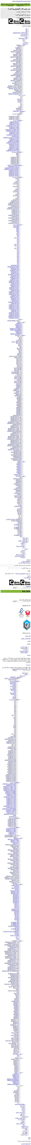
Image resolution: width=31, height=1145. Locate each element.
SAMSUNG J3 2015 (14, 132)
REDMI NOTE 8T (17, 456)
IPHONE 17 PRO (17, 79)
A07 (18, 236)
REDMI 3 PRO (18, 395)
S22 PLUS (13, 690)
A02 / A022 (16, 226)
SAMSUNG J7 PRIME (13, 149)
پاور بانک (23, 551)
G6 (21, 98)
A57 (27, 30)
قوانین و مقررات (24, 651)
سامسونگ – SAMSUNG (19, 111)
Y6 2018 (20, 523)
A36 (18, 254)
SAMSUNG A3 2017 (14, 282)
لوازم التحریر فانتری (25, 638)
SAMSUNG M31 (15, 164)
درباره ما (28, 665)
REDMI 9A (19, 407)
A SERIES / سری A (14, 699)
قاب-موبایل (25, 538)
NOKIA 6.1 (19, 472)
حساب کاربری (24, 646)
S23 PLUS (16, 190)
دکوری (26, 37)
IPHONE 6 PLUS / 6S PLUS (15, 86)
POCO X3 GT (18, 376)
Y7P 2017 (19, 530)
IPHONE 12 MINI (17, 54)
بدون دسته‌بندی (24, 35)
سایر (23, 547)
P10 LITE (19, 509)
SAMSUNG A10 (15, 269)
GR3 (21, 477)
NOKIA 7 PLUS (18, 474)
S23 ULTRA (16, 191)
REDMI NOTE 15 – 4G (16, 448)
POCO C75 (19, 362)
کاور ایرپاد (25, 539)
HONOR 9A (19, 490)
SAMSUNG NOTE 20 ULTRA (11, 169)
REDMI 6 (19, 399)
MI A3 (20, 352)
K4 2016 (20, 100)
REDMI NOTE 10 (17, 415)
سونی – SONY (21, 322)
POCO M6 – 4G (18, 370)
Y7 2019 (20, 526)
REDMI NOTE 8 (18, 453)
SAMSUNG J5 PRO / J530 (12, 142)
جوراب (23, 544)
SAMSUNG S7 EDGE (13, 218)
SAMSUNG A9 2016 (11, 778)
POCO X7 (16, 1034)
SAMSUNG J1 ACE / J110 (12, 125)
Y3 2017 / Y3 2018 (14, 935)
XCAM (20, 107)
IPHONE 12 (19, 53)
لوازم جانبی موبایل (20, 554)
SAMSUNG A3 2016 (14, 281)
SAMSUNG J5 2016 (14, 140)
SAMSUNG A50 (15, 295)
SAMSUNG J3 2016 (14, 133)
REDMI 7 (19, 401)
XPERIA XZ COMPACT (16, 328)
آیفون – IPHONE (21, 45)
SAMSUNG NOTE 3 (14, 170)
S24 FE (17, 194)
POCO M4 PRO (18, 369)
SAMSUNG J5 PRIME (13, 141)
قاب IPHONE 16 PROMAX (15, 93)
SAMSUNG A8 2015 (14, 312)
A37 (27, 29)
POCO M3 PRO (18, 368)
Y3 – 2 (20, 515)
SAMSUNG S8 (15, 219)
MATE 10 (19, 494)
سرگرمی (25, 42)
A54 (18, 258)
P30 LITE (19, 511)
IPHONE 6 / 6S (18, 84)
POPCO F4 (19, 383)
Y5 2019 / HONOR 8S (16, 520)
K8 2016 (17, 1097)
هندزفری (22, 557)
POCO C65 (19, 360)
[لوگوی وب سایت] (24, 23)
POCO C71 (19, 361)
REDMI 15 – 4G (18, 393)
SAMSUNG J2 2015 (14, 128)
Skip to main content (25, 1)
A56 (18, 261)
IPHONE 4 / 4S (18, 82)
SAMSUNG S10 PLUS (13, 204)
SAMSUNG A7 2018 (14, 308)
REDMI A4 (19, 412)
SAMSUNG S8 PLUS (13, 220)
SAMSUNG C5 (12, 834)
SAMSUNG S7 (15, 216)
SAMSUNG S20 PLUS (13, 207)
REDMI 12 (19, 386)
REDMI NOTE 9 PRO (16, 458)
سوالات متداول (24, 652)
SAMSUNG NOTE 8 (14, 174)
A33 (18, 251)
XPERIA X (19, 323)
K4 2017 (20, 101)
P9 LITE (20, 514)
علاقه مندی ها (24, 648)
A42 (18, 256)
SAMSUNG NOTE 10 (13, 166)
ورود (29, 570)
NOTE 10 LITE (18, 357)
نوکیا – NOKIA (21, 461)
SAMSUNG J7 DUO (14, 148)
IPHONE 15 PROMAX (16, 70)
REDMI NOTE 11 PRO (16, 420)
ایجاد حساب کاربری (23, 562)
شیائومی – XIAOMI (20, 335)
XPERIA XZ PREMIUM (16, 330)
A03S (17, 228)
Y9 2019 (20, 533)
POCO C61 (19, 359)
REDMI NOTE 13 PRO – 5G (15, 437)
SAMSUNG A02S (14, 268)
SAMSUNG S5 (15, 212)
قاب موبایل (25, 43)
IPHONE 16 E (18, 72)
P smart (20, 505)
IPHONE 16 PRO (17, 74)
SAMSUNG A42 (12, 740)
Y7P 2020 (19, 531)
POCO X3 (19, 374)
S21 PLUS (16, 182)
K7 (21, 103)
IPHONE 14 (19, 62)
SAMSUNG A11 (15, 272)
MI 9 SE (20, 349)
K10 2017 (19, 99)
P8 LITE (20, 512)
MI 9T (20, 351)
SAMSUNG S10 (15, 200)
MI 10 (20, 337)
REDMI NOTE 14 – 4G (16, 440)
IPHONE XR (19, 91)
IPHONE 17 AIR (18, 78)
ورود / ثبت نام (24, 1134)
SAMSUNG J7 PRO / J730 (12, 150)
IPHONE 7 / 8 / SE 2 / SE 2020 (14, 87)
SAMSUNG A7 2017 (14, 307)
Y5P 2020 (19, 522)
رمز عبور (26, 568)
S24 (18, 193)
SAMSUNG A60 (15, 303)
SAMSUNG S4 (15, 211)
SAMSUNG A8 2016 (14, 314)
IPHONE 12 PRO (17, 55)
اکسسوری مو (24, 34)
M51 (18, 156)
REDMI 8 (19, 403)
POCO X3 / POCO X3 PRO (12, 1040)
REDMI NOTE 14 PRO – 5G (15, 444)
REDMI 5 (19, 397)
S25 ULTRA (16, 199)
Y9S (21, 536)
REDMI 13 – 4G (18, 389)
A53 (18, 257)
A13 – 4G (16, 237)
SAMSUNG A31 (15, 286)
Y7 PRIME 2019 (18, 528)
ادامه (29, 576)
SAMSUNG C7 (12, 832)
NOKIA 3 (19, 465)
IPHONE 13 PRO (17, 59)
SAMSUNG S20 (15, 206)
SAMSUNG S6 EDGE (13, 215)
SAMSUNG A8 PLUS (13, 316)
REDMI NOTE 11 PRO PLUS (14, 423)
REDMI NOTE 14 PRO (16, 443)
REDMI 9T (19, 410)
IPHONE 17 (19, 76)
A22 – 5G (16, 245)
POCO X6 (19, 380)
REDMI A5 (19, 414)
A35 (18, 253)
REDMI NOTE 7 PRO (16, 452)
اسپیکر (23, 550)
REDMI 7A (19, 402)
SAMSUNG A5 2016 (14, 293)
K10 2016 (16, 1094)
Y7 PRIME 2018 (18, 527)
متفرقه (20, 319)
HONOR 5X (19, 480)
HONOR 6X (19, 481)
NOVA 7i (19, 503)
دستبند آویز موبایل (20, 546)
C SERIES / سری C (17, 113)
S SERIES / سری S (17, 177)
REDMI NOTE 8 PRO (16, 454)
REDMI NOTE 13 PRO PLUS (14, 439)
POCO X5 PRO (18, 378)
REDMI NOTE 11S (17, 424)
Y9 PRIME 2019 (18, 535)
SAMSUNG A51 (15, 298)
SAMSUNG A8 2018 (14, 315)
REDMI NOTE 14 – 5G (16, 441)
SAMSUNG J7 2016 (14, 146)
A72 (18, 262)
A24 (21, 112)
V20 (21, 105)
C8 (18, 115)
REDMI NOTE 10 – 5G (16, 416)
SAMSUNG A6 (15, 300)
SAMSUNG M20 (15, 160)
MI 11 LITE (19, 340)
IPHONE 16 (19, 71)
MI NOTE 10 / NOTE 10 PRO (12, 984)
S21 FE (17, 181)
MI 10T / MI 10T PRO (13, 990)
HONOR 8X (19, 487)
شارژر (23, 553)
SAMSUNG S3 (15, 210)
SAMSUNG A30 (15, 283)
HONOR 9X (19, 491)
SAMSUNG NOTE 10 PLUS (12, 168)
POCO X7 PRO (18, 382)
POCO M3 (19, 366)
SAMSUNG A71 (15, 311)
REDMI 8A (19, 405)
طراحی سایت (24, 668)
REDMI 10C (19, 385)
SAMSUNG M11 (15, 158)
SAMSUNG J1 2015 (14, 123)
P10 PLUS (19, 510)
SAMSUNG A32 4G (14, 287)
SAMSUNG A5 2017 (14, 294)
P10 (21, 507)
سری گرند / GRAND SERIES (12, 835)
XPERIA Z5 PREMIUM (16, 333)
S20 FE (17, 178)
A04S (17, 231)
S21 (18, 179)
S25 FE (17, 198)
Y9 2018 (20, 532)
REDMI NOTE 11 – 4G (16, 419)
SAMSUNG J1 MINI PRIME (9, 808)
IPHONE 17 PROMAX (16, 80)
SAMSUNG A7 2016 (14, 306)
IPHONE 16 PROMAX (16, 75)
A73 (18, 264)
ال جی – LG (22, 95)
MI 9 (21, 347)
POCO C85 (19, 364)
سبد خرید (25, 649)
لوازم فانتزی (25, 542)
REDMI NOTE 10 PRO (16, 418)
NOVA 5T (19, 502)
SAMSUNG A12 (15, 273)
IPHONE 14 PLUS (17, 63)
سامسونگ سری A (17, 224)
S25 (18, 197)
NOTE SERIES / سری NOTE (15, 165)
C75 (24, 41)
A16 (18, 241)
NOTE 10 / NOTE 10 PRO (15, 356)
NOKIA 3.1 (19, 466)
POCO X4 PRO (18, 377)
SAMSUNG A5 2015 (14, 291)
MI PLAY (19, 355)
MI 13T (20, 345)
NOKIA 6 (19, 470)
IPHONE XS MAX (17, 92)
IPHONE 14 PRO (17, 65)
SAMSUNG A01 (15, 265)
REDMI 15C (19, 394)
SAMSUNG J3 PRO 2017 (13, 135)
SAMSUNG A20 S (14, 277)
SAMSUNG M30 (15, 162)
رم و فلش (22, 1115)
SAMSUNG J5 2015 (14, 138)
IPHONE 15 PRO (17, 68)
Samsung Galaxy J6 (14, 121)
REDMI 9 (19, 406)
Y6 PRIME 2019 (18, 524)
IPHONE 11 (19, 49)
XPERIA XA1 (18, 324)
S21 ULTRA (16, 183)
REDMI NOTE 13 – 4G (16, 433)
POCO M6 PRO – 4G (17, 372)
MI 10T (20, 339)
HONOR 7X (19, 482)
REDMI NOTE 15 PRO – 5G (15, 449)
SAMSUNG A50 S (14, 297)
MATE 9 (20, 498)
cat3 (27, 31)
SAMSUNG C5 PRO (14, 116)
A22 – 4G (16, 244)
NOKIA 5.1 (19, 469)
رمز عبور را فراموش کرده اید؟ (23, 573)
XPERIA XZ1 (18, 331)
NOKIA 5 (19, 468)
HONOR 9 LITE (18, 489)
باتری (23, 1111)
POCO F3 (19, 365)
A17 (18, 243)
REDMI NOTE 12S (17, 432)
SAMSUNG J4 (15, 136)
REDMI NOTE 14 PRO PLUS (20, 32)
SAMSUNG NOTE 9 (14, 175)
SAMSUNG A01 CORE (13, 266)
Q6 (21, 104)
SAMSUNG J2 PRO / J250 (12, 131)
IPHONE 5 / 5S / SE (17, 83)
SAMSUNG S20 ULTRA (13, 208)
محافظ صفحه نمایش (20, 556)
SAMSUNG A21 (15, 278)
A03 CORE (16, 227)
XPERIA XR (19, 326)
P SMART (16, 911)
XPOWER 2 (19, 108)
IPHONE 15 (19, 67)
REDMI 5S (19, 398)
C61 (24, 39)
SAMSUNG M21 (15, 161)
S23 (18, 187)
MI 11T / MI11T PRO (17, 341)
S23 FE (17, 189)
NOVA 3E (19, 499)
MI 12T (20, 344)
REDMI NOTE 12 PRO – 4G (15, 428)
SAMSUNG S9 (15, 222)
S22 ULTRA (16, 186)
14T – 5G (19, 336)
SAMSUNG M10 (15, 157)
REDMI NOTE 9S (17, 460)
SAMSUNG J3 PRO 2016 (10, 797)
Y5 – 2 (20, 516)
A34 (18, 252)
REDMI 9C (19, 408)
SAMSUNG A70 (15, 310)
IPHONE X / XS (18, 89)
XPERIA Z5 (19, 332)
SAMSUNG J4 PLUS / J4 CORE (11, 137)
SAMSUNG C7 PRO (14, 117)
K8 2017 (17, 1098)
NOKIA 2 (19, 462)
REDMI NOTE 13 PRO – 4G (15, 436)
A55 (18, 260)
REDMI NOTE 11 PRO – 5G (15, 422)
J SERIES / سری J (17, 120)
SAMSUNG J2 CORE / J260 (12, 129)
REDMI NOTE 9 (18, 457)
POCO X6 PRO (18, 381)
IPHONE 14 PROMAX (16, 66)
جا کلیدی (22, 543)
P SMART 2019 (18, 506)
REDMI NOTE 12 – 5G (16, 427)
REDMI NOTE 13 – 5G (16, 435)
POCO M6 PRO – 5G (17, 373)
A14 (18, 239)
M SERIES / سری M (17, 152)
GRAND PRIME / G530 (13, 320)
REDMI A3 (19, 411)
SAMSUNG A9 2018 (14, 318)
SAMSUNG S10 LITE (13, 203)
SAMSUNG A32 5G (14, 289)
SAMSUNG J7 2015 (14, 145)
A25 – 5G (16, 248)
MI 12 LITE (19, 343)
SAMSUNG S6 (15, 214)
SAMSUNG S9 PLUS (13, 223)
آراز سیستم (14, 668)
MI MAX (19, 353)
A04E (17, 229)
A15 (18, 240)
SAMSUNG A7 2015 (14, 304)
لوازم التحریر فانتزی (23, 540)
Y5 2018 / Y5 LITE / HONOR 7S (14, 519)
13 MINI (20, 46)
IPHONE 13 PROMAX (16, 61)
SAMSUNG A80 (12, 761)
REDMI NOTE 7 (18, 451)
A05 (18, 232)
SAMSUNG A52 (15, 299)
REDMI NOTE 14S (17, 447)
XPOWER (16, 1091)
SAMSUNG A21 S (14, 279)
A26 (18, 249)
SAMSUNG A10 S (14, 270)
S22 (18, 185)
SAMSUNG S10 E (14, 202)
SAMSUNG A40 (15, 290)
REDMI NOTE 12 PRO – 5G (15, 429)
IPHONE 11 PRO (17, 50)
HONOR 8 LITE (18, 484)
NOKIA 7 (19, 473)
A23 (18, 247)
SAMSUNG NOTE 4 (14, 171)
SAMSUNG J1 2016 (14, 124)
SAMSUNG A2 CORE (13, 274)
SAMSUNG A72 (12, 737)
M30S (17, 153)
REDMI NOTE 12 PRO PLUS (14, 431)
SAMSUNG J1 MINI (14, 127)
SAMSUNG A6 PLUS (13, 302)
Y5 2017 (20, 518)
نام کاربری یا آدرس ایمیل (22, 565)
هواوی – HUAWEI (20, 476)
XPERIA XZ (19, 327)
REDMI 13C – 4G (17, 390)
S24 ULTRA (16, 195)
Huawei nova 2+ (18, 493)
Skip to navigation (16, 1)
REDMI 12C (19, 387)
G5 (21, 96)
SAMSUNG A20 (15, 275)
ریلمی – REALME (23, 38)
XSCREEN (19, 109)
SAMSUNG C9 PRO (14, 119)
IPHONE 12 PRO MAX (16, 57)
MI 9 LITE (19, 348)
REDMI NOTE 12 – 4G (16, 426)
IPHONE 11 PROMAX (16, 51)
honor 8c (20, 486)
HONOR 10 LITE (17, 478)
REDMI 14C (19, 391)
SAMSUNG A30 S (14, 285)
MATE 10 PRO (18, 497)
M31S (17, 154)
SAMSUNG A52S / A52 (10, 739)
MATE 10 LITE (18, 495)
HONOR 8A (19, 485)
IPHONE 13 (19, 58)
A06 (18, 235)
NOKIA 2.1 (19, 464)
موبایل (26, 549)
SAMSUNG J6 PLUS (14, 144)
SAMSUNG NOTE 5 (14, 173)
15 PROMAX (18, 47)
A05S (17, 233)
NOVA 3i (19, 501)
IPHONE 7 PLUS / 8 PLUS (15, 88)
